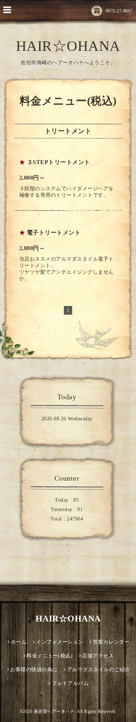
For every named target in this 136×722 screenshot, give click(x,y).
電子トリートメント (54, 232)
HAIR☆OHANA (68, 46)
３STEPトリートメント (58, 162)
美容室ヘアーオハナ (54, 711)
